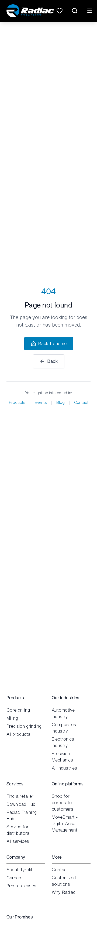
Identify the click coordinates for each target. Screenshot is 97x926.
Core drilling (18, 710)
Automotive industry (63, 713)
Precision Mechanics (62, 756)
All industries (64, 768)
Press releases (21, 886)
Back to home (52, 343)
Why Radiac (63, 892)
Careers (14, 877)
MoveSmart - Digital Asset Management (65, 823)
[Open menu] (89, 10)
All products (18, 734)
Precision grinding (23, 726)
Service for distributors (17, 829)
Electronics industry (63, 742)
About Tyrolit (19, 869)
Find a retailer (19, 796)
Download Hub (20, 804)
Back (52, 361)
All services (17, 841)
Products (17, 402)
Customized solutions (64, 880)
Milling (12, 718)
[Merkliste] (59, 10)
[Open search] (74, 10)
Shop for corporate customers (62, 802)
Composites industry (64, 727)
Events (41, 402)
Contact (81, 402)
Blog (60, 402)
